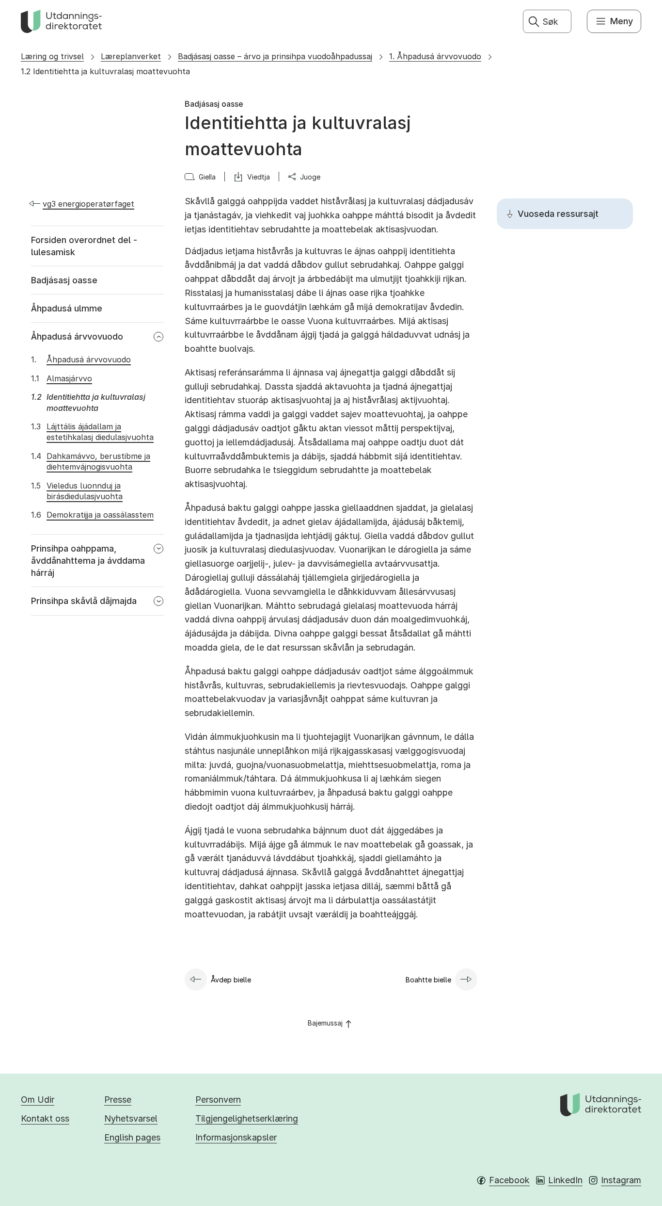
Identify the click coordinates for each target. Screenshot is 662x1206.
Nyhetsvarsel (131, 1118)
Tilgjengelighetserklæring (246, 1118)
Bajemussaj (325, 1023)
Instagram (621, 1180)
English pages (132, 1137)
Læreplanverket (131, 56)
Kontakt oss (45, 1118)
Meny (621, 21)
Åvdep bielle (231, 980)
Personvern (218, 1099)
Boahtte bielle (428, 980)
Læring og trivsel (52, 56)
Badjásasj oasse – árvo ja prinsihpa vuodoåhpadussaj (275, 56)
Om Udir (37, 1099)
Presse (117, 1099)
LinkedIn (565, 1180)
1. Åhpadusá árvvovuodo (435, 56)
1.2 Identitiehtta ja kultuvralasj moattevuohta (105, 71)
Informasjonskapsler (236, 1137)
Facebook (509, 1180)
